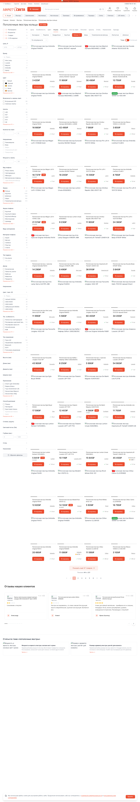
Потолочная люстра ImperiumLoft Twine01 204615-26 (123, 453)
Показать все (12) (8, 182)
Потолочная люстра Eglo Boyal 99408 (42, 406)
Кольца (76, 35)
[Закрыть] (138, 1)
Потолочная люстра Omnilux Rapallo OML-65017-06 (95, 217)
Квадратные (57, 35)
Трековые (66, 15)
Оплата (30, 3)
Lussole (133, 364)
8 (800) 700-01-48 (130, 3)
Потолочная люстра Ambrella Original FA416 (41, 500)
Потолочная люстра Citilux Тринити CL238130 (94, 548)
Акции (9, 15)
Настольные (54, 15)
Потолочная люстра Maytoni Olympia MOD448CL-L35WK (95, 75)
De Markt (105, 411)
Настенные (42, 15)
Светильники (29, 15)
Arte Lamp (78, 270)
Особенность (40, 30)
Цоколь (91, 30)
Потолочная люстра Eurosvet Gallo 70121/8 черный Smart (124, 311)
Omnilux (106, 128)
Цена (32, 30)
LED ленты (121, 15)
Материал (63, 30)
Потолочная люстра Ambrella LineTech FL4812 (122, 170)
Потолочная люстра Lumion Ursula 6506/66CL (70, 217)
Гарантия (16, 3)
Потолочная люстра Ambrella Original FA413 (41, 548)
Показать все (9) (7, 396)
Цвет (49, 30)
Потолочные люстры (30, 20)
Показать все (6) (7, 352)
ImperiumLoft (104, 270)
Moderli (79, 506)
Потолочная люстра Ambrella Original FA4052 (68, 311)
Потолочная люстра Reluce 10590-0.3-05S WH (121, 123)
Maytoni (106, 81)
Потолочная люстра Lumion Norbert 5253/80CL (41, 453)
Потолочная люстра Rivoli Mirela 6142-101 (96, 500)
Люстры (18, 15)
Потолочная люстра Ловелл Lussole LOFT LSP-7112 (68, 453)
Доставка (23, 3)
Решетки (46, 35)
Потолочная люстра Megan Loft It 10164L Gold (43, 217)
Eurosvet (79, 81)
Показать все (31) (8, 93)
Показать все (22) (8, 250)
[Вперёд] (97, 578)
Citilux (133, 506)
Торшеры (91, 15)
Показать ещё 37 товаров (82, 568)
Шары (86, 35)
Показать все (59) (8, 311)
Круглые (67, 35)
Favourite (105, 317)
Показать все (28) (8, 203)
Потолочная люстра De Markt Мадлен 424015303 (95, 406)
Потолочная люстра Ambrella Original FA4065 (68, 548)
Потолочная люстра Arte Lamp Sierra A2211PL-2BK (42, 311)
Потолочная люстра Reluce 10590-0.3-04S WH (121, 548)
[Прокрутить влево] (132, 15)
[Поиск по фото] (100, 9)
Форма (55, 30)
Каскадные (35, 35)
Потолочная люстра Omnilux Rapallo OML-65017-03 (95, 123)
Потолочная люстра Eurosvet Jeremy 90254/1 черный (68, 75)
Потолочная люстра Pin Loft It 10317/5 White (95, 170)
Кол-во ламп (74, 30)
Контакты (36, 3)
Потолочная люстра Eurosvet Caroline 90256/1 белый (68, 170)
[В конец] (101, 578)
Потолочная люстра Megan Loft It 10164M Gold (43, 170)
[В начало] (66, 578)
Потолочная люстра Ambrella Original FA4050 (41, 75)
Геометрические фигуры (100, 35)
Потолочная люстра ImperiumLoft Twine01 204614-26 (97, 265)
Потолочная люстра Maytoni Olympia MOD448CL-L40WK (68, 123)
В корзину (38, 87)
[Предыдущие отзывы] (129, 623)
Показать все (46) (8, 223)
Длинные (126, 35)
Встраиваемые (79, 15)
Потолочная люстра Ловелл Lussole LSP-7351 (68, 406)
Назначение (107, 30)
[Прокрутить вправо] (135, 15)
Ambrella (52, 81)
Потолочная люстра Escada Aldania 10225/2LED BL (122, 75)
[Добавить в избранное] (54, 46)
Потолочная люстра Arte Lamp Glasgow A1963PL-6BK (69, 265)
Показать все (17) (8, 281)
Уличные (110, 15)
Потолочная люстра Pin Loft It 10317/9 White (122, 217)
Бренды (116, 30)
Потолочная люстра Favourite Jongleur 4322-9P (95, 311)
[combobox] (74, 9)
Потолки (83, 30)
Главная (5, 20)
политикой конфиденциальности (91, 795)
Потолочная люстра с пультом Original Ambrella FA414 (42, 265)
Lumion (79, 223)
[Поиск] (103, 9)
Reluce (133, 128)
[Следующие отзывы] (134, 623)
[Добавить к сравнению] (54, 50)
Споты (101, 15)
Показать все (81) (8, 72)
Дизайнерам (44, 3)
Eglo (53, 411)
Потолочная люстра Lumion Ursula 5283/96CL (97, 453)
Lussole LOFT (77, 458)
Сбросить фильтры (16, 455)
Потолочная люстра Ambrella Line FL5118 (123, 406)
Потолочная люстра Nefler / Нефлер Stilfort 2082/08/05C (68, 358)
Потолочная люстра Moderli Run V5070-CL (69, 500)
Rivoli (106, 506)
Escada (133, 81)
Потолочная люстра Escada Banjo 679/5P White (123, 265)
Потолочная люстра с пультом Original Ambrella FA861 (96, 358)
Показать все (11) (8, 124)
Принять (130, 796)
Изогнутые (115, 35)
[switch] (127, 40)
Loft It (53, 176)
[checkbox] (3, 29)
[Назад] (70, 578)
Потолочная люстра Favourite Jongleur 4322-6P (41, 358)
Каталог (12, 20)
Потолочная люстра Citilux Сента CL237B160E (123, 500)
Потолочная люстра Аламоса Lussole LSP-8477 (122, 358)
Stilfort (79, 364)
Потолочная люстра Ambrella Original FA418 (41, 123)
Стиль (98, 30)
